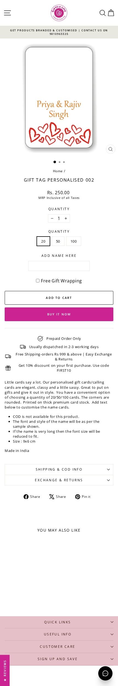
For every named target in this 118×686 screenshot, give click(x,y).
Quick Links (57, 622)
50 (58, 241)
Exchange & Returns (59, 480)
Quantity (59, 209)
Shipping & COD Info (59, 469)
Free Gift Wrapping (61, 281)
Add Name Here (59, 256)
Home (58, 171)
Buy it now (59, 314)
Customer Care (57, 646)
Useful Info (57, 634)
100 (74, 241)
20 (43, 241)
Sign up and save (58, 659)
